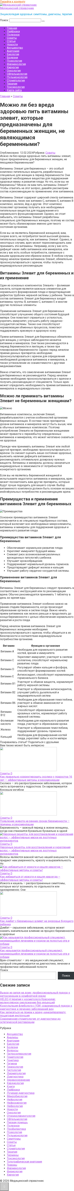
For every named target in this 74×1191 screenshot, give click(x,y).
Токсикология (16, 87)
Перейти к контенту (12, 1)
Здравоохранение (18, 1080)
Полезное (13, 34)
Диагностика (15, 1076)
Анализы (12, 1037)
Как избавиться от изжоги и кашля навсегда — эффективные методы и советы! (30, 878)
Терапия (12, 83)
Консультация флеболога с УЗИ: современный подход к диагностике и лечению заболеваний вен (36, 1007)
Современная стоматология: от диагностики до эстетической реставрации (30, 1020)
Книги (11, 1086)
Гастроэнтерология (19, 1053)
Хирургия (13, 67)
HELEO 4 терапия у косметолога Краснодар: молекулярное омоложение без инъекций (28, 1001)
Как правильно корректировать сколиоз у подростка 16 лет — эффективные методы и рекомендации (36, 778)
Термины (13, 1155)
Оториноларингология (21, 1116)
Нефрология (15, 1106)
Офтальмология (17, 74)
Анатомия (13, 51)
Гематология (15, 1057)
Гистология (14, 1070)
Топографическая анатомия (24, 1161)
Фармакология (16, 64)
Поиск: (4, 20)
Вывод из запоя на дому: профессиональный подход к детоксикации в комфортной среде (35, 994)
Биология (13, 54)
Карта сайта (14, 90)
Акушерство (15, 47)
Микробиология (17, 1096)
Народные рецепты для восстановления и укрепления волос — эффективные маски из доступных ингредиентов (35, 850)
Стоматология (16, 80)
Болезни (12, 57)
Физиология (14, 1171)
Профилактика (16, 1129)
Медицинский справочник (17, 8)
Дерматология (16, 1073)
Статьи (11, 41)
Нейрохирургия (17, 1102)
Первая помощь (17, 1122)
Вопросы (12, 1050)
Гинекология (15, 1066)
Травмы (12, 1165)
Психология (14, 60)
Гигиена (12, 1063)
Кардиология (15, 1083)
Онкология (14, 70)
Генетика (13, 1060)
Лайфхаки (13, 31)
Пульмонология (17, 77)
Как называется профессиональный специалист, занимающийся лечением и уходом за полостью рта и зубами (34, 954)
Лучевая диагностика (20, 1093)
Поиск (4, 970)
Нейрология (14, 1099)
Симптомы (14, 1138)
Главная (12, 28)
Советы (12, 38)
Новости (12, 44)
